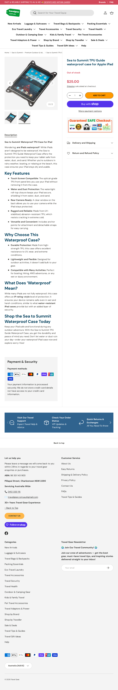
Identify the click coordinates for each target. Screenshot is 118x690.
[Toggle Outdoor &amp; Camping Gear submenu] (45, 34)
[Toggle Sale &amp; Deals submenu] (106, 40)
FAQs (63, 491)
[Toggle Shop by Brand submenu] (61, 40)
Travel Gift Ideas (65, 45)
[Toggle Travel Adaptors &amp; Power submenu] (39, 40)
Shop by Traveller (75, 40)
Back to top (59, 443)
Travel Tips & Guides (43, 45)
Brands (102, 2)
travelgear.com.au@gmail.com (23, 497)
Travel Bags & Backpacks (67, 23)
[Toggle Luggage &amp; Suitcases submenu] (49, 23)
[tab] (11, 135)
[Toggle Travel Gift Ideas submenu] (76, 45)
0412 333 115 (14, 491)
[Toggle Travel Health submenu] (104, 29)
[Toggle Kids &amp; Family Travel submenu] (73, 34)
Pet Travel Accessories (90, 34)
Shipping (71, 86)
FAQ (111, 2)
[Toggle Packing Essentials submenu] (109, 23)
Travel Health (95, 29)
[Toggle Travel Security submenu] (84, 29)
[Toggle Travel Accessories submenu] (61, 29)
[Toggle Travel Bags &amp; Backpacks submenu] (82, 23)
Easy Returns (68, 469)
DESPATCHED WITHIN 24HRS (57, 2)
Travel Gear (15, 679)
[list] (31, 83)
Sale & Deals (97, 40)
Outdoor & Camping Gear (29, 34)
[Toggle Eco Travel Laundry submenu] (34, 29)
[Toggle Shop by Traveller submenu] (86, 40)
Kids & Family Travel (60, 34)
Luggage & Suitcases (35, 23)
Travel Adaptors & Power (23, 40)
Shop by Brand (51, 40)
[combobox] (62, 13)
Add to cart (99, 95)
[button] (112, 13)
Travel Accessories (49, 29)
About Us (66, 463)
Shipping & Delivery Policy (74, 474)
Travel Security (74, 29)
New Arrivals (14, 23)
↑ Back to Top (11, 508)
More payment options (90, 111)
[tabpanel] (31, 245)
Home (7, 53)
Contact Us (14, 516)
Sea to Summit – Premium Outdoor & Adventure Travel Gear (28, 53)
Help (83, 45)
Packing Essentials (97, 23)
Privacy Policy (68, 480)
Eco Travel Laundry (22, 29)
